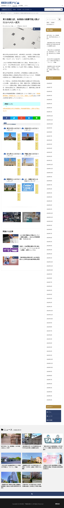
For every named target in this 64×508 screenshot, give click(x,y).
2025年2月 (49, 156)
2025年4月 (49, 148)
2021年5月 (49, 339)
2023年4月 (49, 245)
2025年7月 (49, 136)
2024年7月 (49, 184)
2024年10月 (50, 172)
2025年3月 (49, 152)
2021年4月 (49, 343)
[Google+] (21, 118)
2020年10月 (50, 367)
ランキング (36, 189)
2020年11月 (50, 363)
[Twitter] (14, 118)
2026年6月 (49, 91)
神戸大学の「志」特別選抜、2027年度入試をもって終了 (53, 37)
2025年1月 (49, 160)
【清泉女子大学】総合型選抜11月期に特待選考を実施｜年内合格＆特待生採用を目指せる (53, 467)
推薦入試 (20, 26)
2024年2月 (49, 205)
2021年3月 (49, 347)
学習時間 (19, 9)
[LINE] (36, 118)
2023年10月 (50, 221)
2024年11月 (50, 168)
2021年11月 (50, 314)
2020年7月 (49, 379)
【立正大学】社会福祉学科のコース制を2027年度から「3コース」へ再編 (53, 60)
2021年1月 (49, 355)
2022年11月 (50, 266)
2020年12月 (50, 359)
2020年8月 (49, 375)
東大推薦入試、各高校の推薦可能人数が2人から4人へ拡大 (26, 13)
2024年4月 (49, 197)
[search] (61, 9)
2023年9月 (49, 225)
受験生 (14, 9)
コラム (26, 5)
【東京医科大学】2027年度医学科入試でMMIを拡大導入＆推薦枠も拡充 (53, 44)
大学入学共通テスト (27, 9)
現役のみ (18, 146)
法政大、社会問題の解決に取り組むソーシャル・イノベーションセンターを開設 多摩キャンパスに (30, 248)
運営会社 (57, 503)
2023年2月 (49, 253)
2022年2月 (49, 302)
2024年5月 (49, 193)
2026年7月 (49, 87)
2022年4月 (49, 294)
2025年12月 (50, 115)
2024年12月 (50, 164)
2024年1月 (49, 209)
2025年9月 (49, 128)
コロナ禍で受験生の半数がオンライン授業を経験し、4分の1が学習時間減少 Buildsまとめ (30, 237)
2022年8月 (49, 278)
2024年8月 (49, 180)
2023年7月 (49, 233)
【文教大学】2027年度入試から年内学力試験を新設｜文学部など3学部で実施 (31, 485)
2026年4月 (49, 99)
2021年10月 (50, 318)
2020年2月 (49, 400)
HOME (3, 13)
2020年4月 (49, 391)
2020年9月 (49, 371)
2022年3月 (49, 298)
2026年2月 (49, 107)
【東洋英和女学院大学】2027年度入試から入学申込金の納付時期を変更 (30, 258)
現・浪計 (18, 137)
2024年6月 (49, 188)
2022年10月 (50, 270)
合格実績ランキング (6, 5)
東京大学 (25, 26)
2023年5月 (49, 241)
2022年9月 (49, 274)
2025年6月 (49, 140)
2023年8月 (49, 229)
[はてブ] (29, 118)
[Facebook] (6, 118)
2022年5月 (49, 290)
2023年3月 (49, 249)
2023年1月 (49, 257)
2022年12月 (50, 262)
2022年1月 (49, 306)
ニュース (15, 5)
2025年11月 (50, 120)
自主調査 (20, 5)
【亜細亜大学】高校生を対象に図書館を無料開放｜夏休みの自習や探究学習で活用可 (11, 486)
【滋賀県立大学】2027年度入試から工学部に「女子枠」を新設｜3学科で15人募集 (53, 69)
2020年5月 (49, 387)
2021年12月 (50, 310)
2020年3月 (49, 395)
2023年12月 (50, 213)
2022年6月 (49, 286)
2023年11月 (50, 217)
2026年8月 (49, 83)
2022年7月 (49, 282)
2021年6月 (49, 335)
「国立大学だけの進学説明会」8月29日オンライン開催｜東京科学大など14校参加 (53, 52)
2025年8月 (49, 132)
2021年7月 (49, 331)
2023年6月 (49, 237)
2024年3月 (49, 201)
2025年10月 (50, 124)
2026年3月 (49, 103)
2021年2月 (49, 351)
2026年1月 (49, 111)
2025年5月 (49, 144)
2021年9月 (49, 322)
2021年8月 (49, 326)
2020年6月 (49, 383)
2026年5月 (49, 95)
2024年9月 (49, 176)
